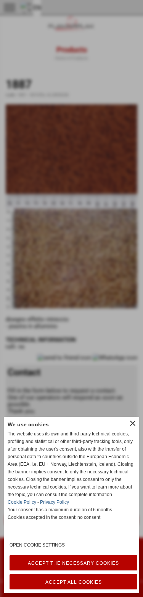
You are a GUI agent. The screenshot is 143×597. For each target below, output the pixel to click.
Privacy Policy (54, 502)
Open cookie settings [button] (37, 545)
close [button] (132, 423)
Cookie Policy (22, 502)
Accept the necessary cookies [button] (73, 563)
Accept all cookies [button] (73, 582)
